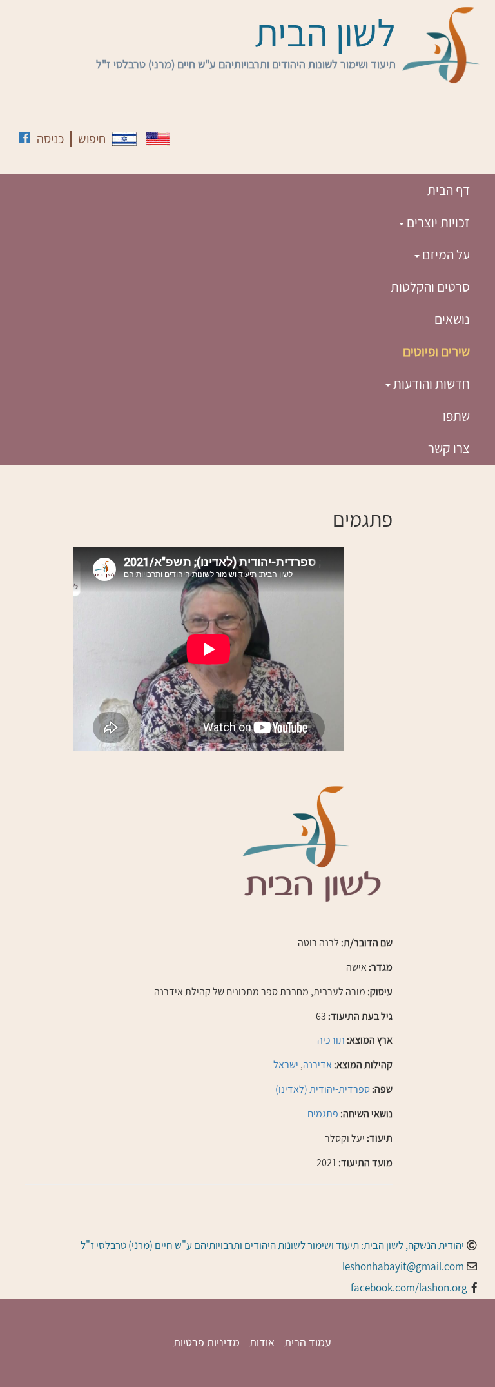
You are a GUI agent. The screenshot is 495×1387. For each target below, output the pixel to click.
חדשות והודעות (430, 383)
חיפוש (92, 139)
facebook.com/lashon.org (409, 1288)
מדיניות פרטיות (206, 1342)
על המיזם (445, 254)
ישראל (285, 1064)
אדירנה (317, 1064)
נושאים (452, 319)
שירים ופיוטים (436, 351)
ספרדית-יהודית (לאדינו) (322, 1089)
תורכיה (331, 1040)
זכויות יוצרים (437, 222)
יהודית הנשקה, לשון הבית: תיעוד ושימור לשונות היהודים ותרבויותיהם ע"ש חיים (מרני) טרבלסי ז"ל (272, 1245)
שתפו (456, 416)
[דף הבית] (441, 45)
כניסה (50, 139)
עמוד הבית (307, 1342)
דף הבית (448, 190)
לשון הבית (325, 32)
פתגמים (322, 1113)
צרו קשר (449, 448)
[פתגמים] (124, 139)
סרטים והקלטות (430, 287)
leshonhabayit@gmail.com (403, 1266)
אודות (262, 1342)
